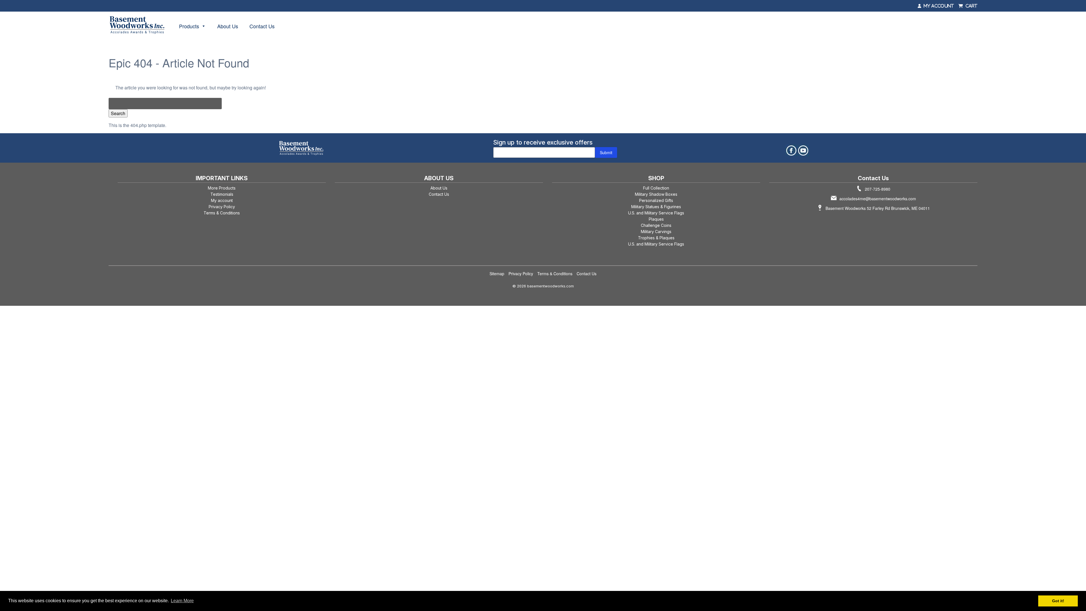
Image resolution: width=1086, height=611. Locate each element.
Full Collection (656, 188)
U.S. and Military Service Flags (656, 212)
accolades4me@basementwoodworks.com (877, 198)
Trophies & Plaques (656, 237)
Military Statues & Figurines (656, 206)
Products (189, 26)
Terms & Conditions (222, 212)
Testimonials (221, 194)
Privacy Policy (222, 206)
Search (118, 113)
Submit (606, 152)
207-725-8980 (877, 189)
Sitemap (497, 273)
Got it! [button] (1058, 601)
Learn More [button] (182, 600)
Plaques (656, 219)
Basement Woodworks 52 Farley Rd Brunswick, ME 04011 (878, 208)
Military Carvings (656, 231)
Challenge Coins (656, 225)
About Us (227, 26)
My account (222, 200)
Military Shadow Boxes (656, 194)
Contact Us (262, 26)
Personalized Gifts (656, 200)
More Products (222, 188)
